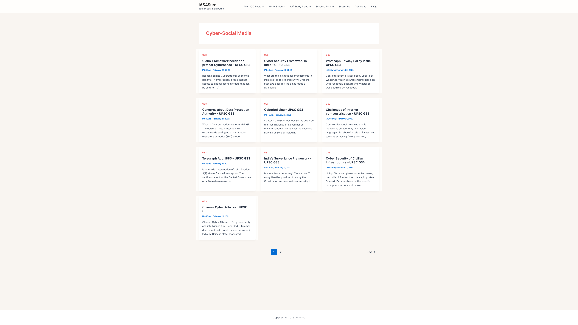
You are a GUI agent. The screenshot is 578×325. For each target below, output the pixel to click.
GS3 (204, 55)
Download (360, 6)
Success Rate (323, 6)
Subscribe (344, 6)
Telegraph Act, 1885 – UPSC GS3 (226, 158)
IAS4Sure (207, 4)
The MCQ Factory (254, 6)
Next (371, 252)
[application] (309, 6)
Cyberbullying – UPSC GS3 (283, 109)
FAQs (374, 6)
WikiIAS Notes (277, 6)
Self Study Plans (298, 6)
